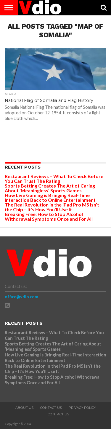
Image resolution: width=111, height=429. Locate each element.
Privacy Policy (82, 408)
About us (24, 408)
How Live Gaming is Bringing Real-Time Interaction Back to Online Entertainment (50, 197)
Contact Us (51, 408)
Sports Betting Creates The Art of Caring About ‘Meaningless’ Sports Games (50, 188)
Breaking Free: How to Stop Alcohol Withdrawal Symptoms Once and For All (49, 216)
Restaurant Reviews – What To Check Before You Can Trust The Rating (54, 178)
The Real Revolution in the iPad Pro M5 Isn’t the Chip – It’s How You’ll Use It (52, 207)
